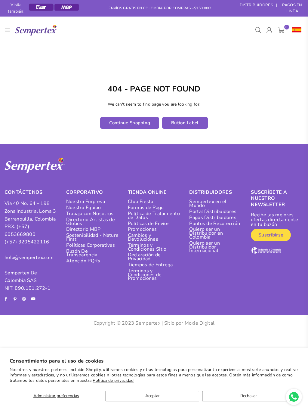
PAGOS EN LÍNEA (292, 8)
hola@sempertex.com (29, 257)
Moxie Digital (200, 323)
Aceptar (152, 396)
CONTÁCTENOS (24, 192)
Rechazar (248, 396)
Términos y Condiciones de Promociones (145, 274)
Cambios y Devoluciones (143, 237)
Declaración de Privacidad (144, 257)
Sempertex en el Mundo (207, 203)
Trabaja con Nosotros (90, 213)
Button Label (185, 123)
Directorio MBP (83, 229)
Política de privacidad (113, 380)
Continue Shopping (129, 123)
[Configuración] (295, 30)
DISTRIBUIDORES (256, 5)
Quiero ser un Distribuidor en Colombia (206, 233)
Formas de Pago (146, 207)
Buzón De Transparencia (81, 253)
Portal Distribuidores (212, 211)
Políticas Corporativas (90, 245)
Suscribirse (270, 235)
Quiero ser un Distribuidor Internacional (204, 247)
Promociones (142, 229)
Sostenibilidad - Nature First (92, 237)
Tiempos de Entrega (150, 264)
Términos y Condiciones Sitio (147, 247)
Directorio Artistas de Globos (90, 221)
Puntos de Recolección (214, 223)
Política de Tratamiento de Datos (154, 215)
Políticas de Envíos (149, 223)
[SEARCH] (258, 30)
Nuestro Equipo (83, 207)
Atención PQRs (83, 261)
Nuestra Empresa (85, 201)
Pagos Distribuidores (212, 217)
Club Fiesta (140, 201)
